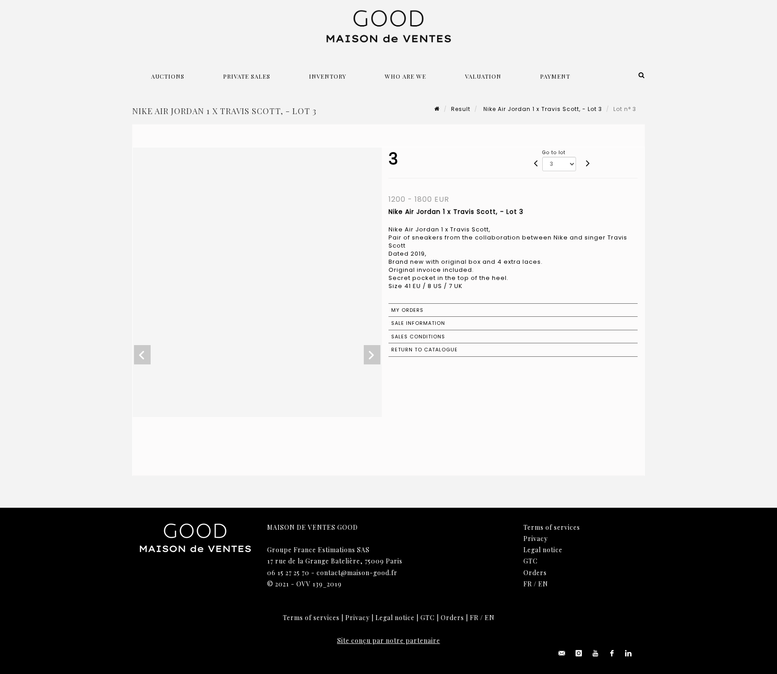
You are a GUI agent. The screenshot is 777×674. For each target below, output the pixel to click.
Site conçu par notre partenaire (388, 640)
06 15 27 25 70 (288, 572)
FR (527, 584)
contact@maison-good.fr (357, 572)
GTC (530, 561)
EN (543, 584)
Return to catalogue (424, 349)
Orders (535, 572)
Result (460, 109)
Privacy (535, 538)
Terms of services (551, 527)
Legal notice (543, 549)
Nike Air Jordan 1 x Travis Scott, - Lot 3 (542, 109)
